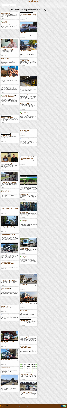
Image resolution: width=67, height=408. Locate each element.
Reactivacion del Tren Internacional (8, 341)
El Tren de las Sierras (24, 221)
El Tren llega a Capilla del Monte (26, 337)
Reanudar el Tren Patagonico (25, 103)
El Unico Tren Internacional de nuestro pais (28, 14)
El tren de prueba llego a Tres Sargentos (8, 359)
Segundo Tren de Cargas (5, 367)
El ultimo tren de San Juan (25, 113)
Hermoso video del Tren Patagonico (8, 280)
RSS (2, 405)
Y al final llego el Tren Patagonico (7, 385)
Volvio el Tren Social (5, 58)
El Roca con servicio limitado (25, 248)
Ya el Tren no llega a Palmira (25, 50)
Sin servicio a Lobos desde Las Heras (8, 76)
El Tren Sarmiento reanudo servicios (27, 320)
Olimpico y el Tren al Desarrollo (7, 117)
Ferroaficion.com (2, 406)
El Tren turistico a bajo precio (25, 347)
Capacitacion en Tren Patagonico (7, 163)
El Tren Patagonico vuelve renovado (8, 86)
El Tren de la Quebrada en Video (7, 254)
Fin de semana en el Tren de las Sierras (8, 182)
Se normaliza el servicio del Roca (7, 226)
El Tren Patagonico (4, 22)
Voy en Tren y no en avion (6, 191)
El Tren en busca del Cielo (25, 95)
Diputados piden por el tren (25, 130)
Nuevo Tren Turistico (24, 310)
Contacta (7, 405)
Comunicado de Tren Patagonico (7, 316)
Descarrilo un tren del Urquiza (25, 140)
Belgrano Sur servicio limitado (7, 289)
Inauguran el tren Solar (24, 258)
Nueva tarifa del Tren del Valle (7, 135)
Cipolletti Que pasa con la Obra (26, 392)
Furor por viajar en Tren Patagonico (26, 374)
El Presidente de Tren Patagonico (7, 49)
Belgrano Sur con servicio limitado (7, 263)
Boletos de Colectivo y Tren (25, 212)
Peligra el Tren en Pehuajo (25, 60)
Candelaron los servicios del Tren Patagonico (9, 208)
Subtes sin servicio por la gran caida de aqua (28, 86)
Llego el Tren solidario (24, 194)
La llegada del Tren (23, 284)
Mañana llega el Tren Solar (25, 302)
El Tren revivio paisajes (5, 13)
